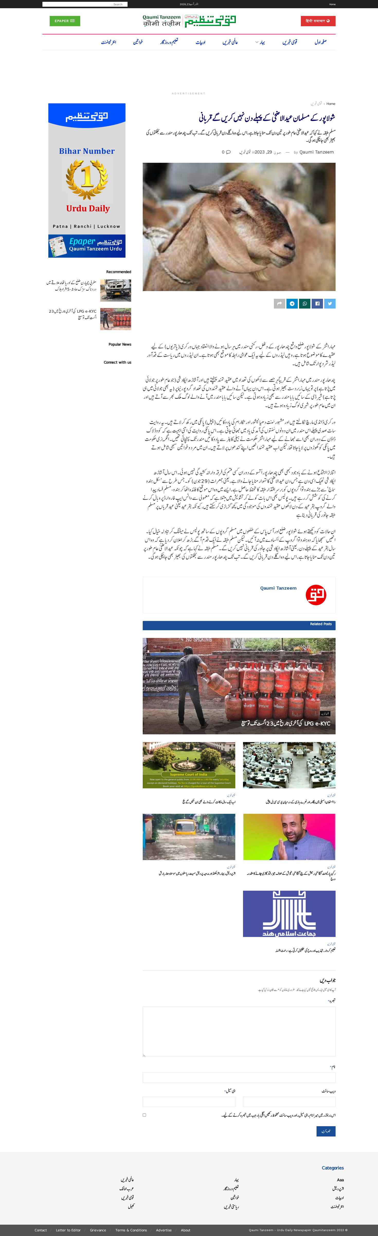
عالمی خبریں (230, 42)
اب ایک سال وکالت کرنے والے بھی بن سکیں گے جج (209, 802)
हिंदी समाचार (316, 21)
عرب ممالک (127, 1189)
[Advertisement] (189, 68)
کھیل (131, 1207)
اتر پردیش (338, 1189)
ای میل (229, 1091)
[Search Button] (46, 4)
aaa (340, 1180)
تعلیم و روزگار (169, 42)
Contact (41, 1230)
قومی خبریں (290, 42)
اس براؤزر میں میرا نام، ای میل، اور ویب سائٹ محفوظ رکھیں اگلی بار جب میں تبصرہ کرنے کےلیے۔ (278, 1115)
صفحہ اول (321, 42)
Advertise (164, 1230)
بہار (262, 42)
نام (333, 1066)
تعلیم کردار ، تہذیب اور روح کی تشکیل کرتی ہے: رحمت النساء (305, 950)
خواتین (138, 42)
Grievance (98, 1230)
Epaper (62, 21)
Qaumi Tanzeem (317, 152)
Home (332, 4)
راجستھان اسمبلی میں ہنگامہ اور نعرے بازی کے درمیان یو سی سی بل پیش (301, 802)
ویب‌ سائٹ (329, 1091)
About (185, 1230)
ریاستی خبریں (231, 1207)
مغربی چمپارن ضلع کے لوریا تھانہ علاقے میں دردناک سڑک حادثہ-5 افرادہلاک (71, 285)
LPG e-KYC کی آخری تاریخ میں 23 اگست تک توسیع (285, 723)
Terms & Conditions (131, 1230)
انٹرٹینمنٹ (108, 42)
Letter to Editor (68, 1230)
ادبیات (200, 42)
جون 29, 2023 (268, 152)
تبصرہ (332, 1001)
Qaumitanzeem (324, 1230)
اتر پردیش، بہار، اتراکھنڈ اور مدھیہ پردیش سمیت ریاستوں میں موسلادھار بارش (197, 873)
